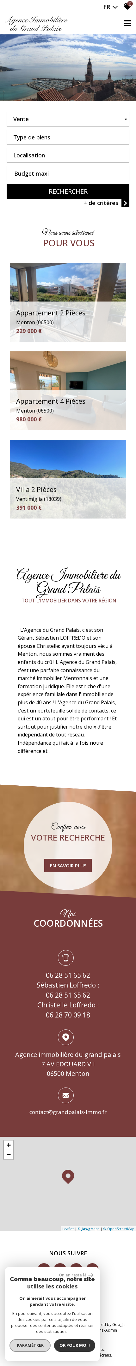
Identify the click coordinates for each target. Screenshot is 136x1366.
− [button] (9, 1154)
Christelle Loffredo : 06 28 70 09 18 (68, 1009)
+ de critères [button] (100, 203)
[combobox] (68, 119)
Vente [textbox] (21, 119)
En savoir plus (68, 865)
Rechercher (68, 191)
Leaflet (68, 1228)
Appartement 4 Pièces (50, 405)
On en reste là (73, 1275)
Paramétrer (30, 1345)
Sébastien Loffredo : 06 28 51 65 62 (68, 990)
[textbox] (68, 135)
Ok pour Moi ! (74, 1345)
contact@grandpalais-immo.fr (68, 1112)
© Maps (88, 1228)
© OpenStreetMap (118, 1228)
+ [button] (9, 1145)
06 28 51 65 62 (68, 975)
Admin (111, 1330)
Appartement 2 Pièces (50, 317)
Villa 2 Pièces (38, 493)
